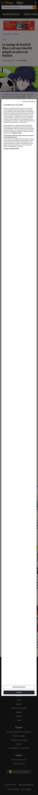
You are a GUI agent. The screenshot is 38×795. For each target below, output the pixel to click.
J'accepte (19, 692)
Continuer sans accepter (28, 101)
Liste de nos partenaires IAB (11, 148)
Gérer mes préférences (19, 687)
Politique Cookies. (17, 133)
